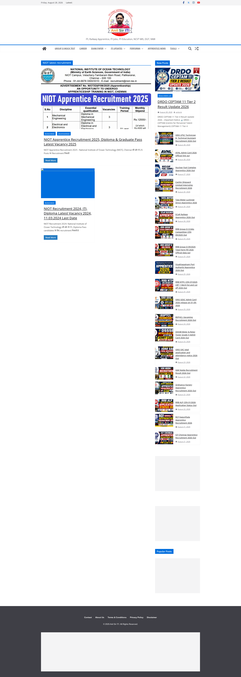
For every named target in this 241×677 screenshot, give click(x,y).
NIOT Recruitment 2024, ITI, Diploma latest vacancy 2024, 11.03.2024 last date (67, 213)
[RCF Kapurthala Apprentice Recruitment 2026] (164, 422)
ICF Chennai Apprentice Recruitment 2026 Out (186, 436)
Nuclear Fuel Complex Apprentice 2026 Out (185, 169)
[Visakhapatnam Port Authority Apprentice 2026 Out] (164, 269)
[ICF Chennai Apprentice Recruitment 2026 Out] (164, 438)
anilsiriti (179, 112)
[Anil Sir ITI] (44, 48)
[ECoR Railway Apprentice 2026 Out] (164, 217)
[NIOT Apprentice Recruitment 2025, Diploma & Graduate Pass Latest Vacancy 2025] (96, 98)
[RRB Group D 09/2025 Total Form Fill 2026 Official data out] (164, 252)
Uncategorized (64, 134)
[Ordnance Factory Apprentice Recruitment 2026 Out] (164, 390)
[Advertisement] (177, 473)
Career (83, 48)
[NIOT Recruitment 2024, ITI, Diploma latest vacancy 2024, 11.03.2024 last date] (68, 183)
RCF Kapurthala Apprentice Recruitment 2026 (183, 420)
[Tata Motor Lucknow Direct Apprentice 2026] (164, 203)
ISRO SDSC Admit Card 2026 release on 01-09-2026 (186, 302)
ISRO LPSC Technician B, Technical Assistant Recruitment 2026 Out (185, 138)
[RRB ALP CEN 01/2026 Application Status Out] (164, 405)
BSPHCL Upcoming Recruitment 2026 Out (185, 318)
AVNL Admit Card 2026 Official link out (186, 154)
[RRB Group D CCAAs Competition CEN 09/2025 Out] (164, 234)
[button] (104, 49)
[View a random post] (196, 48)
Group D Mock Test (65, 48)
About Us (99, 617)
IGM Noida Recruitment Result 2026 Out (186, 371)
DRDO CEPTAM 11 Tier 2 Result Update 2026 (177, 104)
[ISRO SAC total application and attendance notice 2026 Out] (164, 355)
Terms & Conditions (117, 617)
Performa (135, 48)
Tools (173, 48)
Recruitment (50, 134)
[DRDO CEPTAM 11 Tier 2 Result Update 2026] (177, 79)
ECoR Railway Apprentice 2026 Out (185, 216)
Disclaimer (152, 617)
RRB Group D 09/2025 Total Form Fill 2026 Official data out (185, 249)
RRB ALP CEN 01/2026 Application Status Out (186, 404)
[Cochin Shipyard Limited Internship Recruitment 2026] (164, 187)
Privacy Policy (136, 617)
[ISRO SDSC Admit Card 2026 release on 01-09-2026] (164, 304)
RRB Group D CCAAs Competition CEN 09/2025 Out (184, 232)
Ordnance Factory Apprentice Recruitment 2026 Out (185, 387)
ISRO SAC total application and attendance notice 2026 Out (186, 354)
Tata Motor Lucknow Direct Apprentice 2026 (186, 201)
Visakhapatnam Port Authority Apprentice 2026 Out (185, 267)
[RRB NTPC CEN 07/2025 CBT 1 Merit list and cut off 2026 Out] (164, 287)
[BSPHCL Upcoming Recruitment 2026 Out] (164, 320)
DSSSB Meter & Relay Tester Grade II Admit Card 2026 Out (185, 335)
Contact (88, 617)
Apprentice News (157, 48)
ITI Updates (116, 48)
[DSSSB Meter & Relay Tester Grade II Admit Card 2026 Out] (164, 337)
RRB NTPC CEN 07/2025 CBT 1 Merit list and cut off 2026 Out (186, 285)
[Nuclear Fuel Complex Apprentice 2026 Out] (164, 170)
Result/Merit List (165, 96)
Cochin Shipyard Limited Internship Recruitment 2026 (184, 185)
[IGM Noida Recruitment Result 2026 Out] (164, 373)
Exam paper (97, 48)
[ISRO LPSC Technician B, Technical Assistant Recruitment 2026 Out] (164, 140)
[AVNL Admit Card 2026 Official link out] (164, 156)
